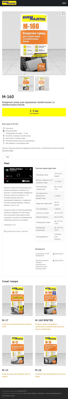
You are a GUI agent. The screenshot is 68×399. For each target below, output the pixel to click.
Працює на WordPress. (38, 393)
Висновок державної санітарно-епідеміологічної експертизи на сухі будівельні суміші (42, 264)
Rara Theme (27, 393)
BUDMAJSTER (22, 391)
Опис (7, 157)
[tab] (7, 157)
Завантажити (59, 254)
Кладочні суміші (7, 151)
